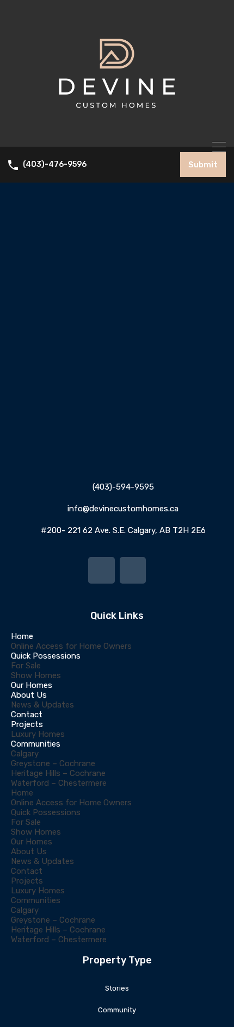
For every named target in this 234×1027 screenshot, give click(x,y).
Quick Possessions (46, 656)
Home (22, 636)
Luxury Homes (38, 734)
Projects (27, 724)
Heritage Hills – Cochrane (58, 773)
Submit (203, 165)
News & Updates (42, 705)
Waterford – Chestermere (59, 783)
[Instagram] (133, 570)
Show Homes (36, 675)
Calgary (25, 754)
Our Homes (31, 685)
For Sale (26, 666)
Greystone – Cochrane (53, 763)
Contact (26, 714)
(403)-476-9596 (55, 164)
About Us (29, 695)
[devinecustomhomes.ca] (117, 134)
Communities (35, 744)
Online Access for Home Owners (71, 646)
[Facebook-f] (101, 570)
